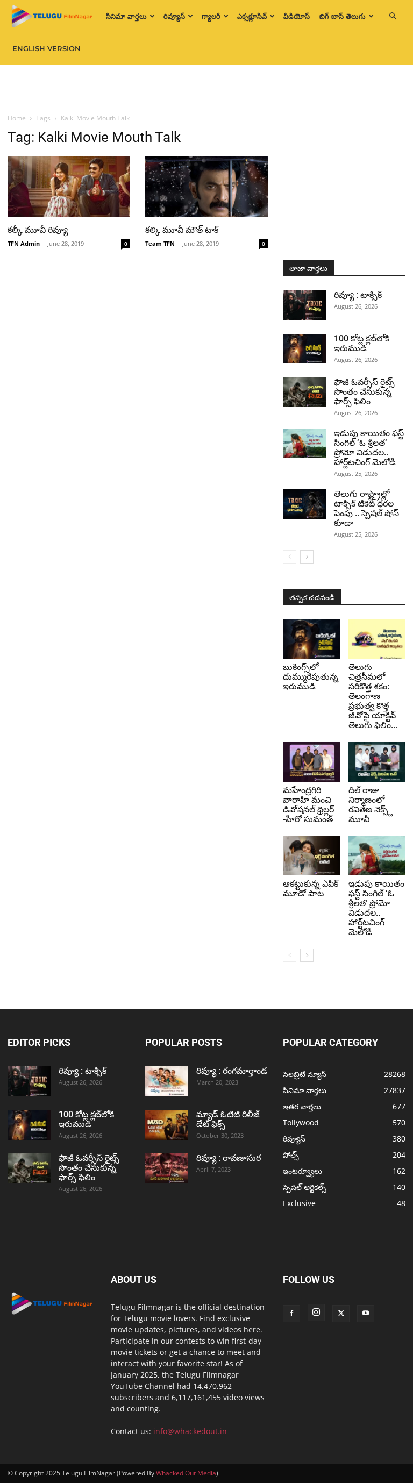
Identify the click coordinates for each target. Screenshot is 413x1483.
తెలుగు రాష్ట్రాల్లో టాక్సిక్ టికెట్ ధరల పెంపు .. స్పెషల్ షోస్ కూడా (366, 508)
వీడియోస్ (296, 16)
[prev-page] (289, 557)
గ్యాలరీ (211, 16)
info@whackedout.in (190, 1431)
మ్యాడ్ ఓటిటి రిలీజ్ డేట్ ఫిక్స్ (228, 1119)
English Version (46, 48)
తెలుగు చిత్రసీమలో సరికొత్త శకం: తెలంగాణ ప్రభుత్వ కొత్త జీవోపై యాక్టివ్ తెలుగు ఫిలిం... (372, 696)
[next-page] (307, 557)
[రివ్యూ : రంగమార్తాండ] (166, 1081)
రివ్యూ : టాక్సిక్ (358, 295)
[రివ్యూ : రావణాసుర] (166, 1168)
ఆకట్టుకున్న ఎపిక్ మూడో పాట (310, 889)
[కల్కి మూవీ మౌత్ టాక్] (206, 186)
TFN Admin (24, 243)
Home (17, 118)
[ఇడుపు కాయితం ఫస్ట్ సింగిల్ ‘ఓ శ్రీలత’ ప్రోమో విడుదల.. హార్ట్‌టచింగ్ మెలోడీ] (304, 443)
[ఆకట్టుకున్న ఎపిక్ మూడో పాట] (311, 855)
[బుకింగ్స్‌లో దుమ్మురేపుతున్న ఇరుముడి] (311, 639)
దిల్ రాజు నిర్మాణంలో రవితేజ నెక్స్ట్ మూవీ (370, 804)
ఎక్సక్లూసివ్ (252, 16)
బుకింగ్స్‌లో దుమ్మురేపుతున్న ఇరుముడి (310, 676)
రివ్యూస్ (174, 16)
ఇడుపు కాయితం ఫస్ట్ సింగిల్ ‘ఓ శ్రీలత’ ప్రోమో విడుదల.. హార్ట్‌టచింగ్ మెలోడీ (369, 447)
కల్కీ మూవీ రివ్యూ (38, 230)
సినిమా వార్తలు (126, 16)
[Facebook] (291, 1313)
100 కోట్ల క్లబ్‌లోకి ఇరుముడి (361, 343)
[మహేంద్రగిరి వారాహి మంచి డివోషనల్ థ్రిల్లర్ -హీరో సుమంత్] (311, 761)
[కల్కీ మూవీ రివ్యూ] (69, 186)
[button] (392, 16)
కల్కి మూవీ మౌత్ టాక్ (181, 230)
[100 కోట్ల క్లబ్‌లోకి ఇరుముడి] (304, 348)
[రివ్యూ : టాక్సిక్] (304, 305)
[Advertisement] (206, 88)
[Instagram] (316, 1312)
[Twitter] (341, 1313)
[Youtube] (365, 1313)
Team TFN (160, 243)
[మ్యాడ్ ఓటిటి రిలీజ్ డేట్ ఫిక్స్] (166, 1125)
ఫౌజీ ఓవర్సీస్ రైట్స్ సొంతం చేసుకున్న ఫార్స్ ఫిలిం (364, 392)
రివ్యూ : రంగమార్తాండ (231, 1071)
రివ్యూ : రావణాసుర (228, 1158)
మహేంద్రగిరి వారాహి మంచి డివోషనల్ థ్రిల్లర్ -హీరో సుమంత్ (308, 804)
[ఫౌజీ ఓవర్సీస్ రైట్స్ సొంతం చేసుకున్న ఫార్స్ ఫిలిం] (304, 392)
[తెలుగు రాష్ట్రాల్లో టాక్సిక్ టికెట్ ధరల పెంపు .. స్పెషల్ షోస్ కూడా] (304, 504)
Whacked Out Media (186, 1473)
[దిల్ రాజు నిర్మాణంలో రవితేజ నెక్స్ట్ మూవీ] (377, 761)
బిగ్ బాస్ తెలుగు (342, 16)
